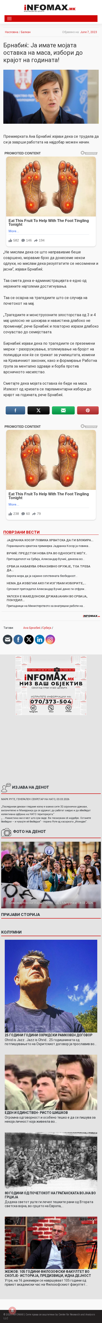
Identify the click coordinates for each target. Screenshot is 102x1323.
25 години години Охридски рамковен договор (48, 1035)
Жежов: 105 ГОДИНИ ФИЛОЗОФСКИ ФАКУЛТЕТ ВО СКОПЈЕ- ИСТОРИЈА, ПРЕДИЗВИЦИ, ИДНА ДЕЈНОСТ (48, 1274)
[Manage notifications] (12, 1310)
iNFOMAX (17, 1314)
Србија (46, 628)
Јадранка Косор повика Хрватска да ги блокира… (50, 540)
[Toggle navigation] (9, 18)
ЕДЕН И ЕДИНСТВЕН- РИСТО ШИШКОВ (36, 1113)
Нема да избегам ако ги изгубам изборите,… (46, 583)
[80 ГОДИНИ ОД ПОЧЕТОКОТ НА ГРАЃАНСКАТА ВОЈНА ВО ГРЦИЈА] (51, 1161)
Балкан (26, 32)
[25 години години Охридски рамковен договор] (51, 986)
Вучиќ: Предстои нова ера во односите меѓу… (47, 553)
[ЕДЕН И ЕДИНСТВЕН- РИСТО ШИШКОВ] (51, 1082)
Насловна (11, 32)
